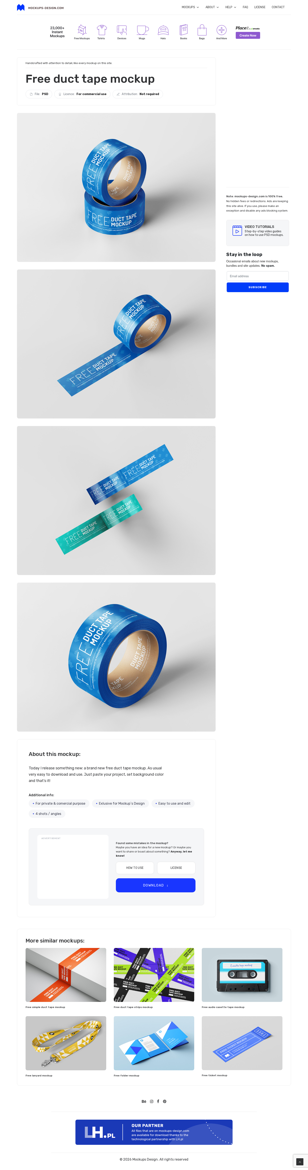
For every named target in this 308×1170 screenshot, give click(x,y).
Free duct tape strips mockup (133, 1007)
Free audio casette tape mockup (223, 1007)
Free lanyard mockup (39, 1075)
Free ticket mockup (214, 1075)
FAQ (245, 7)
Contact (278, 7)
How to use (135, 868)
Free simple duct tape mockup (45, 1007)
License (259, 7)
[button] (66, 975)
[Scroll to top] (299, 1161)
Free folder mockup (126, 1075)
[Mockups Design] (40, 7)
